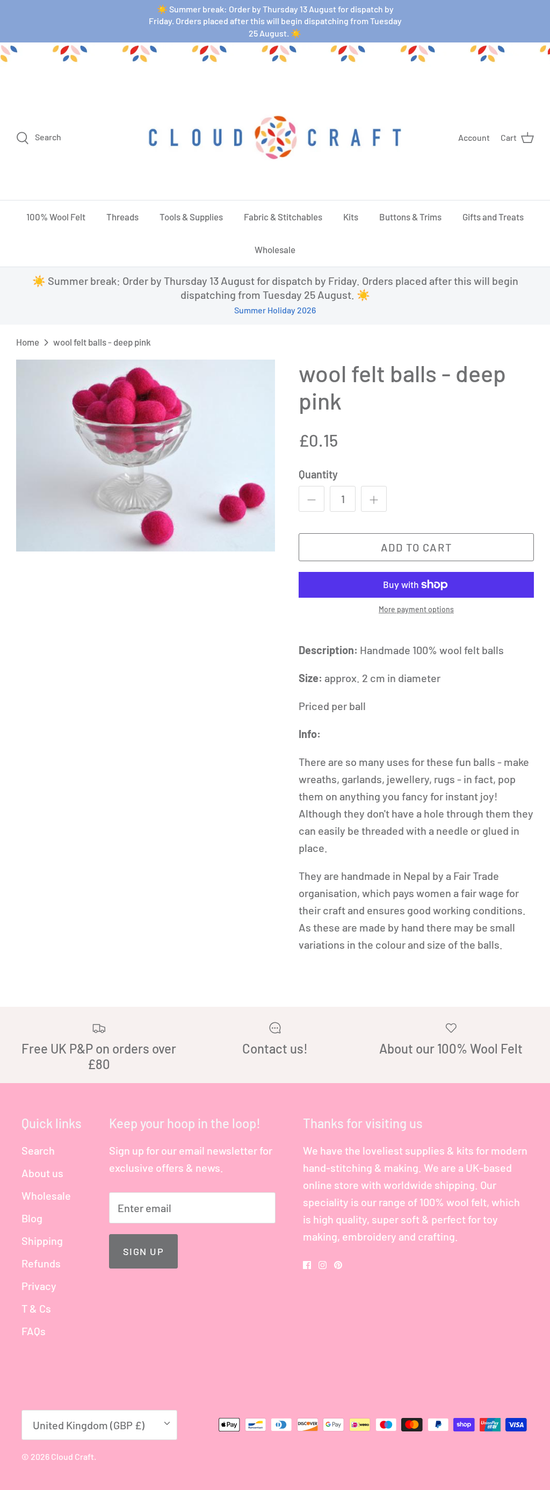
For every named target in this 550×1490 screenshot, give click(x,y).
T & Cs (36, 1308)
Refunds (41, 1263)
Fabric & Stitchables (283, 216)
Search (38, 1150)
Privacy (38, 1285)
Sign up (143, 1251)
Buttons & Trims (410, 216)
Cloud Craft (72, 1456)
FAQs (33, 1330)
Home (27, 341)
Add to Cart (416, 547)
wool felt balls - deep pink (102, 341)
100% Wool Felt (55, 216)
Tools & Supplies (191, 216)
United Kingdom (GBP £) (88, 1425)
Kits (350, 216)
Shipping (42, 1240)
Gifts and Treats (493, 216)
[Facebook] (307, 1265)
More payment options (416, 609)
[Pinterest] (338, 1265)
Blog (31, 1218)
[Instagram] (323, 1265)
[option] (145, 455)
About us (42, 1172)
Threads (122, 216)
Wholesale (275, 249)
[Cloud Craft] (275, 137)
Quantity (318, 474)
